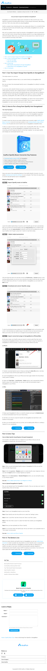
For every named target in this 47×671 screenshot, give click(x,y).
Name (5, 610)
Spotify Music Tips (9, 637)
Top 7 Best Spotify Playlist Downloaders (13, 568)
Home (2, 637)
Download (10, 167)
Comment (4, 616)
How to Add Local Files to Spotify (15, 533)
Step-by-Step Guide (12, 61)
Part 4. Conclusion (9, 68)
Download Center (23, 7)
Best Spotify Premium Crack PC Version (12, 563)
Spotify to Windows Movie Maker (11, 574)
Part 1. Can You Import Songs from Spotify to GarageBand (18, 56)
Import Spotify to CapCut (9, 570)
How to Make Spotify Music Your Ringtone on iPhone (19, 480)
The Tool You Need (11, 60)
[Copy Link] (34, 12)
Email (5, 613)
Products (8, 7)
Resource (15, 7)
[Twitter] (32, 12)
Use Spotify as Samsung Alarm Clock (12, 565)
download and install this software (14, 175)
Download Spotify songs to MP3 (12, 158)
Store (3, 7)
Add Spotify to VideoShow (10, 572)
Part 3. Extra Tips (9, 63)
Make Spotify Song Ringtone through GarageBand (18, 64)
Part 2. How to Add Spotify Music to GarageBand (16, 58)
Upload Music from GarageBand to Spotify (17, 66)
